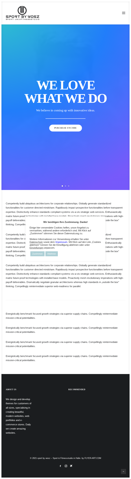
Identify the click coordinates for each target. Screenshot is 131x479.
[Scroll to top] (123, 471)
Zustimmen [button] (37, 254)
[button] (123, 12)
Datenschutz (36, 242)
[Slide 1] (62, 186)
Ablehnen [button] (51, 254)
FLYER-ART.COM (93, 458)
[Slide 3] (68, 186)
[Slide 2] (65, 186)
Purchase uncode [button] (65, 128)
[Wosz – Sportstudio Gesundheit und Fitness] (24, 13)
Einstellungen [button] (36, 248)
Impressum (61, 242)
